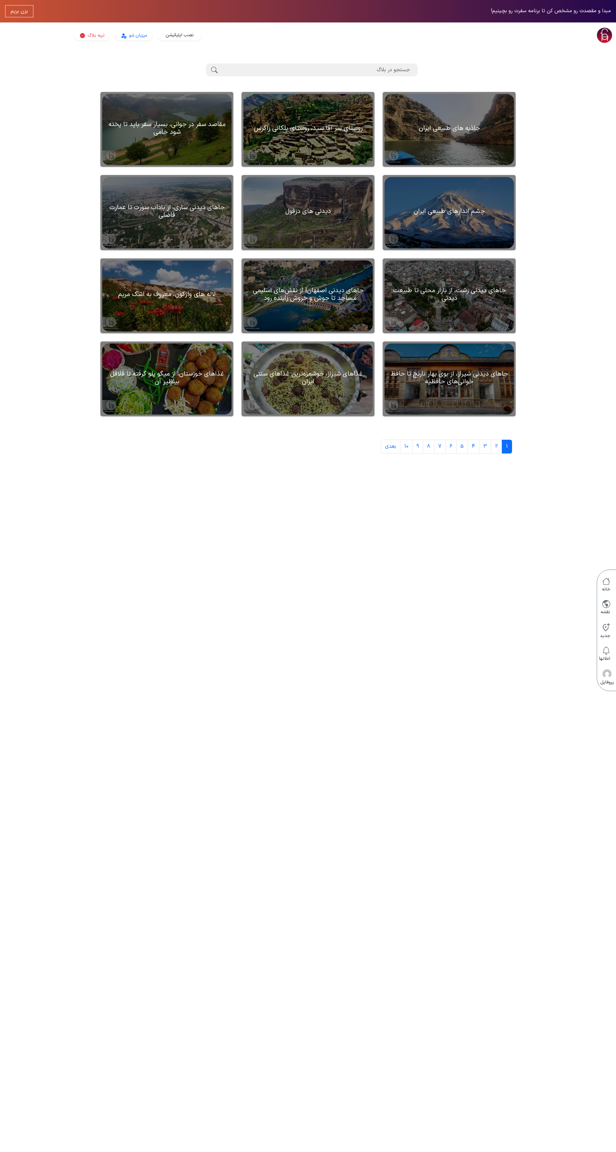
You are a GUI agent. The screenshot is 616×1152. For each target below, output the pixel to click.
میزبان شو (137, 35)
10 (406, 446)
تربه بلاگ (95, 35)
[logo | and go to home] (513, 35)
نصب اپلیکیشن (180, 35)
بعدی (390, 446)
